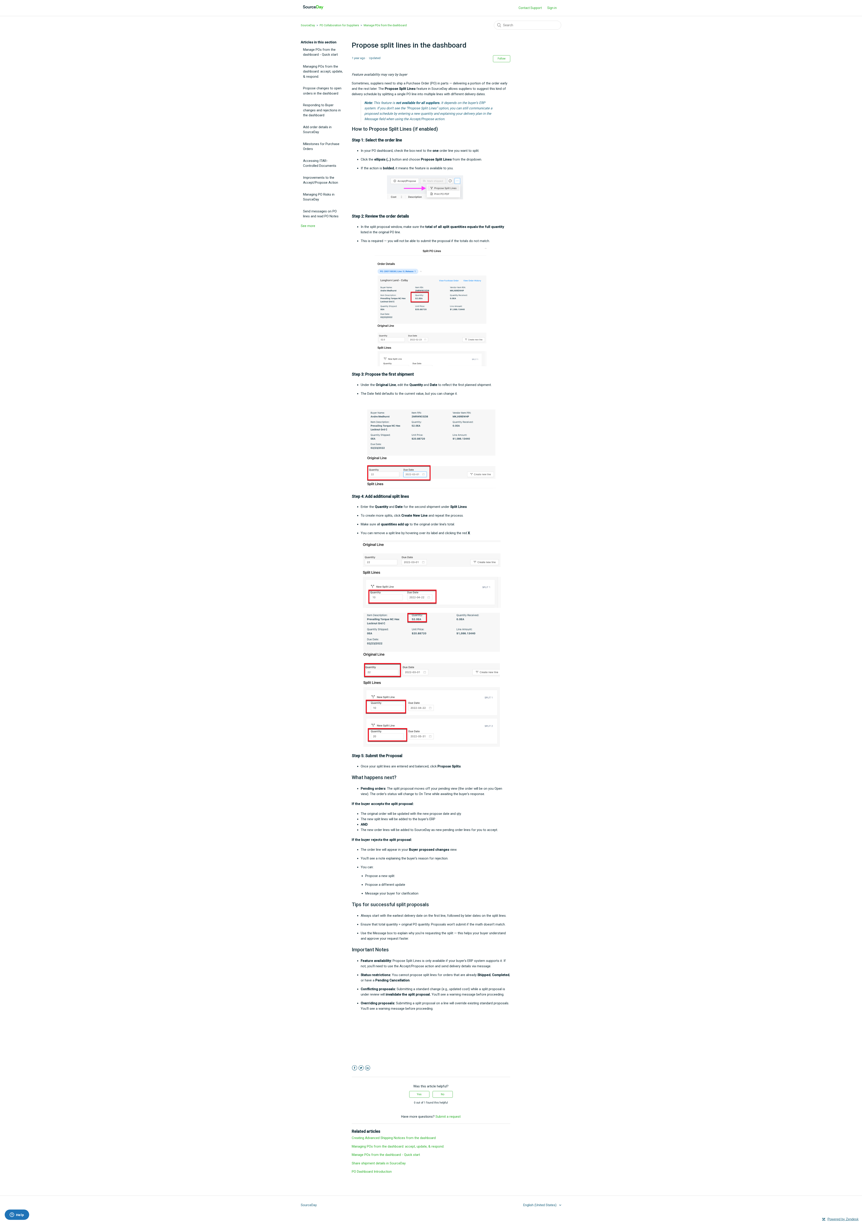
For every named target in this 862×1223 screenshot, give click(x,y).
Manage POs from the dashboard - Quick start (320, 52)
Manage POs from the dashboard (385, 25)
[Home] (313, 10)
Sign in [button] (552, 8)
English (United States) (540, 1205)
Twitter (361, 1068)
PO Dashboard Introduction (372, 1172)
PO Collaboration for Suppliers (339, 25)
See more (308, 226)
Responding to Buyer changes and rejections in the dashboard (322, 110)
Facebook (354, 1068)
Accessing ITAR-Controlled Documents (319, 163)
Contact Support (530, 8)
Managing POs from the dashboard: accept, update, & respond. (323, 71)
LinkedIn (367, 1068)
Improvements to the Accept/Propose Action (320, 180)
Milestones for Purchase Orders (321, 146)
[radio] (419, 1094)
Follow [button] (502, 58)
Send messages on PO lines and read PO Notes (321, 213)
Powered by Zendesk (843, 1219)
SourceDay (308, 25)
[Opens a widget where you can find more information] (16, 1215)
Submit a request (448, 1117)
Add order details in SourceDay (317, 129)
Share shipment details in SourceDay (379, 1163)
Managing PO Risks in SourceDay (318, 197)
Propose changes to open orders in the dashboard (322, 90)
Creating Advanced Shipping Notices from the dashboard (394, 1138)
